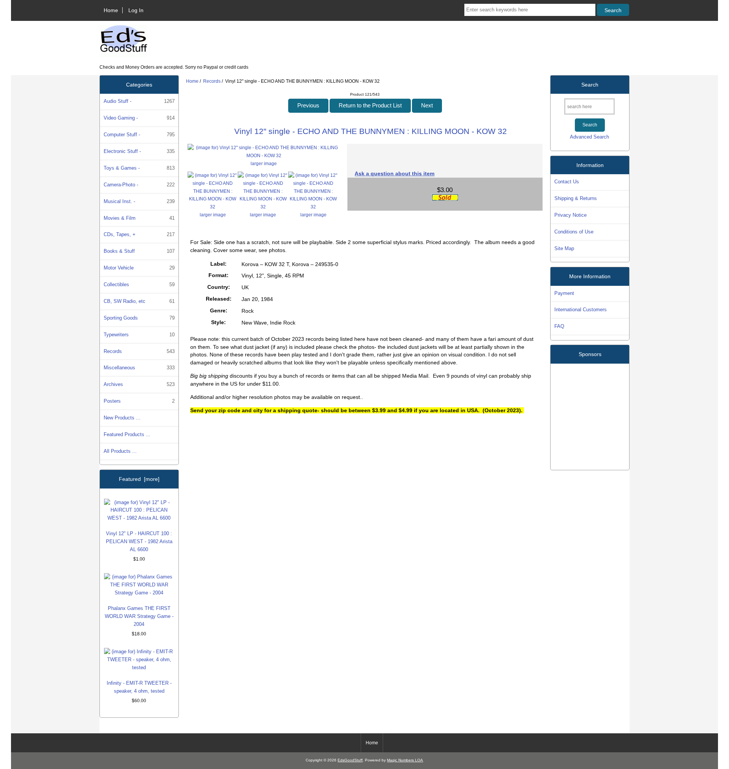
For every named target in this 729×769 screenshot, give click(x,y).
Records (212, 81)
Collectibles (139, 284)
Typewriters (139, 334)
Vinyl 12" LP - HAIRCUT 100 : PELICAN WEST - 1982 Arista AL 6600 (139, 541)
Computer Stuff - (139, 134)
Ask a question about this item (394, 173)
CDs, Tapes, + (139, 234)
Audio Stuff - (139, 101)
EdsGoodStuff (350, 760)
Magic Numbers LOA (405, 760)
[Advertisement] (590, 413)
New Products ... (122, 418)
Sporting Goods (139, 318)
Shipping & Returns (575, 198)
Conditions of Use (573, 232)
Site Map (564, 248)
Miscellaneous (139, 367)
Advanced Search (589, 137)
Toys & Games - (139, 168)
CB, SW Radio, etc (139, 301)
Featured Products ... (127, 434)
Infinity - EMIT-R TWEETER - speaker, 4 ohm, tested (139, 687)
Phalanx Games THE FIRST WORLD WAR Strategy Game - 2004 (139, 616)
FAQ (559, 326)
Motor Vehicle (139, 268)
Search (589, 85)
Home (111, 10)
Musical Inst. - (139, 201)
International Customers (580, 309)
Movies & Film (139, 218)
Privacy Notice (570, 215)
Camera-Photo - (139, 185)
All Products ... (120, 451)
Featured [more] (139, 479)
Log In (136, 10)
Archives (139, 384)
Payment (564, 293)
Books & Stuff (139, 251)
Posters (139, 401)
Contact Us (566, 181)
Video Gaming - (139, 118)
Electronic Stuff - (139, 151)
